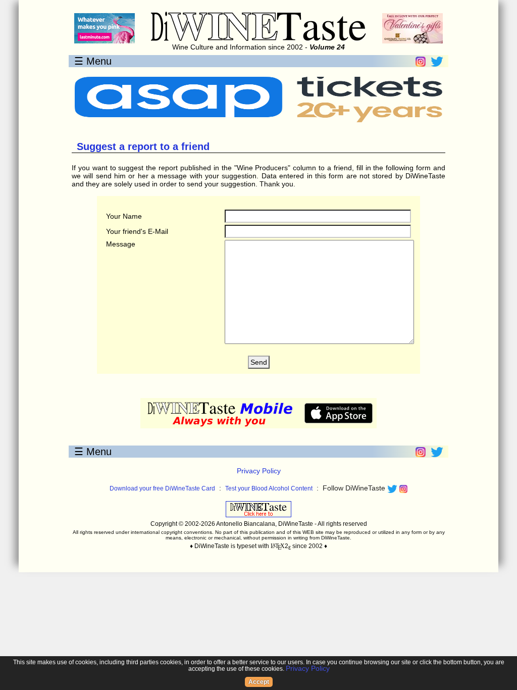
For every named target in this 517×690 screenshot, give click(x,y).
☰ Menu (93, 61)
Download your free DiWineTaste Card (162, 488)
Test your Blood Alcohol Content (269, 488)
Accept (258, 681)
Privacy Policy (259, 471)
